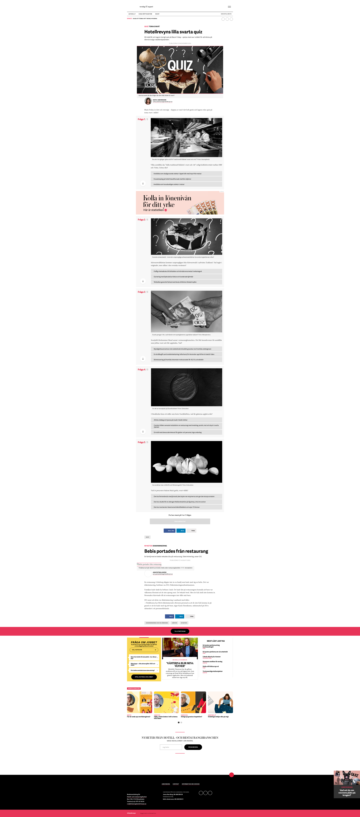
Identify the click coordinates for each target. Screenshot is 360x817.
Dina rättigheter (145, 14)
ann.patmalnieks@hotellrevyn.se (163, 574)
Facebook (223, 19)
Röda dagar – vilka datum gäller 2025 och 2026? (143, 664)
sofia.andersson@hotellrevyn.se (162, 102)
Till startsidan (180, 631)
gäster (174, 623)
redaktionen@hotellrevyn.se (136, 804)
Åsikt (157, 14)
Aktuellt (132, 14)
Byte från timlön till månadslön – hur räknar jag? (144, 657)
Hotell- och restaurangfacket (137, 797)
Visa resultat (180, 521)
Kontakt (176, 784)
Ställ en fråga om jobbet (144, 677)
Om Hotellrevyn (226, 14)
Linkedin (227, 19)
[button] (178, 722)
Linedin (205, 793)
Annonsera (166, 784)
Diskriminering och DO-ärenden (157, 623)
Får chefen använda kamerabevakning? (143, 670)
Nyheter (184, 623)
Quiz (147, 537)
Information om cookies (191, 784)
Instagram (231, 19)
